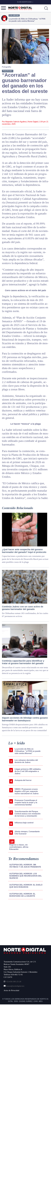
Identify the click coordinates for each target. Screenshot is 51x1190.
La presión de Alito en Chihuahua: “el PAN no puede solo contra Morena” (27, 751)
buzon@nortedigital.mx (15, 986)
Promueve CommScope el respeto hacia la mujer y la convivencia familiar (26, 802)
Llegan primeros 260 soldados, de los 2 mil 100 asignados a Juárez (28, 771)
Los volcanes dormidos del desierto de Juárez (26, 761)
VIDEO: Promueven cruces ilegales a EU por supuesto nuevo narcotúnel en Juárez (27, 791)
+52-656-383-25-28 (13, 982)
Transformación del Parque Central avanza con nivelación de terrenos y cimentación (27, 813)
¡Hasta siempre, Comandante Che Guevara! (27, 832)
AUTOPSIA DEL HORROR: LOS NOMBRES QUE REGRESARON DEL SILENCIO (25, 876)
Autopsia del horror (23, 780)
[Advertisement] (22, 921)
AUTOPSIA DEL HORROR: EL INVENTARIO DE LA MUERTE (22, 895)
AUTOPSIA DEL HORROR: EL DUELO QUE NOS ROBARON (25, 886)
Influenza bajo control (24, 823)
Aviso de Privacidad (11, 990)
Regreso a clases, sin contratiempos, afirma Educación (18, 847)
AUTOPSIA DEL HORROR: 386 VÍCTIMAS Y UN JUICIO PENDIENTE (25, 866)
